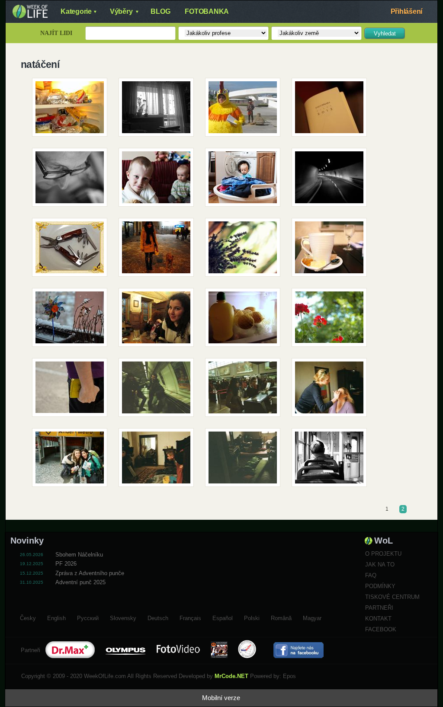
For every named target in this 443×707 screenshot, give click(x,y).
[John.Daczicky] (246, 110)
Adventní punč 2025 (80, 582)
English (56, 617)
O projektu (383, 553)
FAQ (370, 575)
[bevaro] (159, 320)
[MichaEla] (72, 320)
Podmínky (380, 586)
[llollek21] (72, 110)
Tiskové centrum (392, 597)
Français (190, 617)
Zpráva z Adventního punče (89, 573)
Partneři (379, 608)
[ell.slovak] (159, 250)
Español (222, 617)
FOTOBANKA (207, 11)
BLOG (160, 11)
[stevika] (246, 250)
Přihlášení (407, 11)
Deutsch (158, 617)
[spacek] (72, 250)
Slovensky (123, 617)
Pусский (88, 617)
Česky (28, 617)
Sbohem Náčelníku (79, 554)
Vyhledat (385, 33)
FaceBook (380, 629)
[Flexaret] (332, 250)
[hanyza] (332, 110)
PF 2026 (66, 563)
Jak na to (380, 564)
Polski (252, 617)
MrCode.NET (231, 676)
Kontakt (378, 618)
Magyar (312, 617)
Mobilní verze (221, 697)
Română (281, 617)
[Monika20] (332, 460)
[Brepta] (159, 180)
